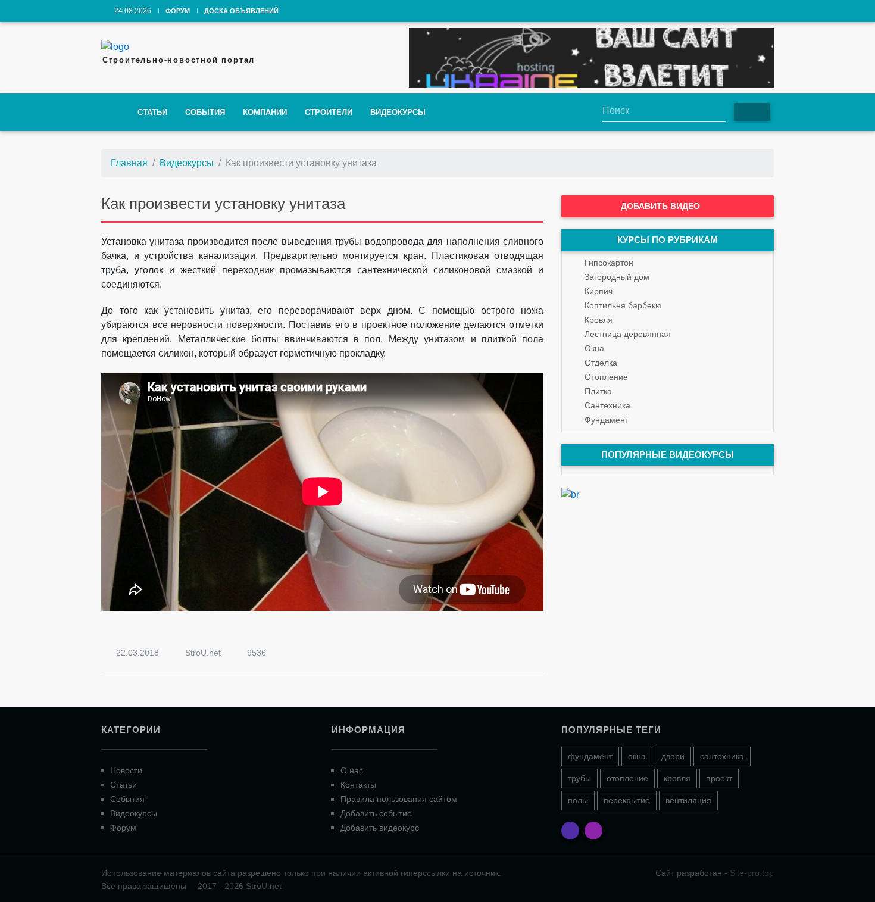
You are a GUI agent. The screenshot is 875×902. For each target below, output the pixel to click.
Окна (594, 348)
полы (578, 800)
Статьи (152, 112)
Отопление (606, 377)
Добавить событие (376, 813)
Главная (129, 163)
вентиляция (688, 800)
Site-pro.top (752, 873)
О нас (351, 770)
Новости (126, 770)
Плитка (598, 391)
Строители (328, 112)
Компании (265, 112)
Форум (177, 10)
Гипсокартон (609, 262)
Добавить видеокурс (379, 827)
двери (673, 756)
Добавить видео (661, 206)
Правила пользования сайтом (398, 799)
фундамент (590, 756)
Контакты (358, 784)
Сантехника (607, 405)
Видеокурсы (398, 112)
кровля (677, 778)
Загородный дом (617, 277)
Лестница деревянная (628, 334)
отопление (627, 778)
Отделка (601, 362)
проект (719, 778)
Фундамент (607, 420)
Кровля (598, 319)
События (205, 112)
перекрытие (627, 800)
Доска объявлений (241, 10)
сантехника (722, 756)
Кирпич (598, 291)
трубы (579, 778)
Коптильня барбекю (623, 305)
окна (637, 756)
